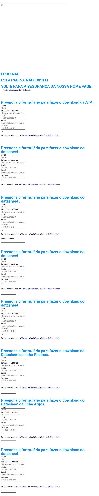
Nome (3, 105)
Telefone (4, 125)
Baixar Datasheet (8, 189)
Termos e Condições (29, 135)
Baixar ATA (6, 140)
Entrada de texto (7, 239)
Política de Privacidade (50, 135)
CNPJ (3, 115)
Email (3, 120)
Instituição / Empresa (9, 110)
